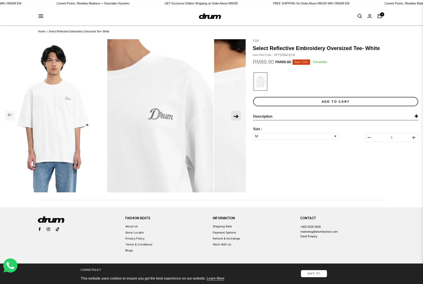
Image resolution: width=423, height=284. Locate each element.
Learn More (215, 278)
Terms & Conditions (138, 244)
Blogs (129, 250)
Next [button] (236, 116)
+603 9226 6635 (310, 226)
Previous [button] (10, 116)
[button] (360, 16)
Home (41, 31)
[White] (260, 81)
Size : (257, 129)
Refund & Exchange (226, 238)
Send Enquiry (308, 236)
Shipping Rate (222, 226)
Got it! (314, 273)
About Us (131, 226)
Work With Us (222, 244)
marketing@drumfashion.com (319, 231)
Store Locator (134, 232)
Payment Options (224, 232)
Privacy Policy (135, 238)
